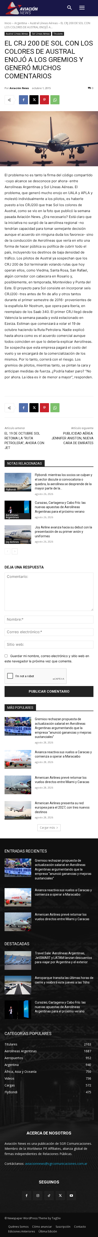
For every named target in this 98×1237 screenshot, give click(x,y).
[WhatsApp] (54, 99)
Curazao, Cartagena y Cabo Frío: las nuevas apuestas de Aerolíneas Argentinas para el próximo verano (60, 507)
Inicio (8, 23)
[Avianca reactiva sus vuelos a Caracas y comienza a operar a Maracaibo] (18, 759)
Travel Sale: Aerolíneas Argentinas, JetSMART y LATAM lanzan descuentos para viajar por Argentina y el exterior (63, 957)
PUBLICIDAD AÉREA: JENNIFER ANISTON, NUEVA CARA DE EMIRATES (72, 438)
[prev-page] (7, 551)
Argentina (20, 23)
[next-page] (15, 551)
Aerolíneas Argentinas (12, 516)
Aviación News (19, 88)
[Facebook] (23, 99)
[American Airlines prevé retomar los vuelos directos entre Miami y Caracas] (18, 785)
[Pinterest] (44, 99)
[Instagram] (37, 1195)
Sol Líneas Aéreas (41, 33)
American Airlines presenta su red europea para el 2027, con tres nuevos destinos (62, 807)
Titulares (58, 33)
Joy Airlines (12, 541)
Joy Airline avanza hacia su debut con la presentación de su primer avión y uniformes (63, 531)
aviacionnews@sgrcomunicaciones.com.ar (56, 1163)
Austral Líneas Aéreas (44, 23)
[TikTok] (48, 1195)
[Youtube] (71, 1195)
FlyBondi (11, 489)
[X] (34, 99)
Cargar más (47, 828)
